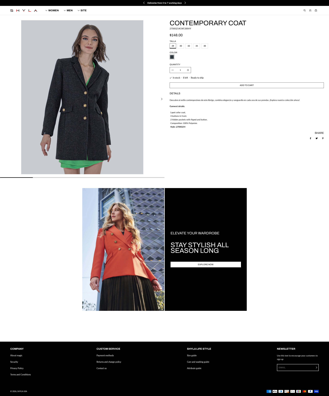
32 (189, 46)
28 (173, 46)
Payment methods (105, 355)
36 (205, 46)
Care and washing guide (198, 361)
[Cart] (316, 10)
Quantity (175, 64)
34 (197, 46)
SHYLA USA (22, 391)
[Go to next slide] (185, 3)
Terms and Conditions (20, 374)
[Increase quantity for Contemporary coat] (188, 70)
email (282, 367)
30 (181, 46)
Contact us (102, 368)
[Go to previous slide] (144, 3)
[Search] (304, 10)
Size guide (192, 355)
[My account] (310, 10)
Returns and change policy (109, 361)
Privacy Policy (17, 368)
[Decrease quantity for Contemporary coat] (172, 70)
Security (14, 361)
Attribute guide (194, 368)
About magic (16, 355)
